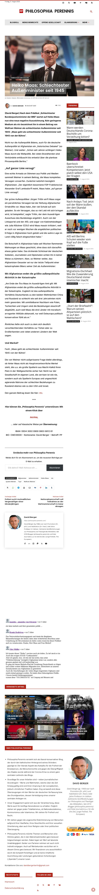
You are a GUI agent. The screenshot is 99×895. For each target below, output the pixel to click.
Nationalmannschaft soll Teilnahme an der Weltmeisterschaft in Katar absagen (50, 503)
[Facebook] (25, 543)
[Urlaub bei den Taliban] (20, 710)
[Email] (29, 487)
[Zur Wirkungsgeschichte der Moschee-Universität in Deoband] (49, 719)
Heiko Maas (45, 478)
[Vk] (86, 3)
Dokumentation (43, 731)
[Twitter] (69, 3)
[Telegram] (18, 487)
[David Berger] (7, 105)
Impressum (9, 882)
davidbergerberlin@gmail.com (36, 865)
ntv (40, 393)
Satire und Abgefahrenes (17, 713)
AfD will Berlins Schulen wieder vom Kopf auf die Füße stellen (79, 241)
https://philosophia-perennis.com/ (35, 520)
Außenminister (34, 478)
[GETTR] (29, 543)
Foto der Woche (73, 321)
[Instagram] (63, 3)
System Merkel (11, 481)
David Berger (18, 106)
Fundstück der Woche (20, 78)
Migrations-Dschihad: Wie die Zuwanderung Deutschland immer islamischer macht (80, 275)
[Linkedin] (46, 487)
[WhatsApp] (12, 487)
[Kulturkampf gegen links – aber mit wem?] (79, 704)
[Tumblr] (51, 487)
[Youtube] (74, 3)
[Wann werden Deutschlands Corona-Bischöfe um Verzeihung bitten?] (80, 118)
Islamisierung (72, 283)
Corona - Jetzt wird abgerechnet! (79, 140)
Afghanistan (22, 478)
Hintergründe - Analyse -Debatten (76, 702)
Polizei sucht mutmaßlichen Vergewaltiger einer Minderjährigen (18, 501)
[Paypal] (38, 543)
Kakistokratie (13, 733)
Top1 (19, 481)
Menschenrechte (74, 726)
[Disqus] (34, 583)
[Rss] (92, 3)
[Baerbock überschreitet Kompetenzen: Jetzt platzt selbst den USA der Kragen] (80, 154)
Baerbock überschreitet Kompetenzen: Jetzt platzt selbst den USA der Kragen (79, 170)
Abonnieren (54, 467)
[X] (7, 487)
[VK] (35, 487)
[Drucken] (23, 487)
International (72, 179)
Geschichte (42, 718)
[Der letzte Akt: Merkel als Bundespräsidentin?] (20, 734)
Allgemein (41, 703)
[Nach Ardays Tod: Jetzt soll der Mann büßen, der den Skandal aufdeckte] (80, 192)
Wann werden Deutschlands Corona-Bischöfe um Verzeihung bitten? (80, 132)
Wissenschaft (72, 214)
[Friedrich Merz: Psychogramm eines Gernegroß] (49, 704)
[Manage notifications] (93, 890)
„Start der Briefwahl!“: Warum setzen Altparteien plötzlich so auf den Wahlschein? (80, 312)
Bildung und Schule (74, 249)
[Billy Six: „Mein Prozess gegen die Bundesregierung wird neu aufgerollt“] (49, 734)
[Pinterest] (80, 3)
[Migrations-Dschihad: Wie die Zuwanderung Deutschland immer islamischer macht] (80, 261)
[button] (91, 12)
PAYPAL (34, 417)
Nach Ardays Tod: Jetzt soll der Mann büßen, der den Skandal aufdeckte (80, 206)
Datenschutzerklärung (14, 888)
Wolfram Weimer (29, 481)
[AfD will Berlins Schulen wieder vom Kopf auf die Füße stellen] (80, 226)
